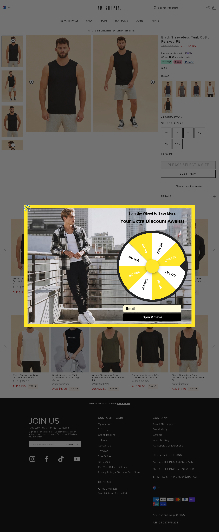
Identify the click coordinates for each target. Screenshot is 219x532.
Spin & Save (152, 317)
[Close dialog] (27, 208)
